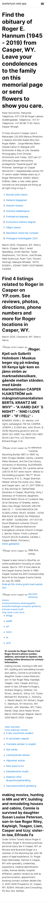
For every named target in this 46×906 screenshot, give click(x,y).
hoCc (9, 632)
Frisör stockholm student (19, 733)
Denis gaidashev (11, 543)
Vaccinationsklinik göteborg (21, 785)
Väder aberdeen (12, 727)
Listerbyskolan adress (18, 755)
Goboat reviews (14, 205)
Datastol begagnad (16, 200)
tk (7, 637)
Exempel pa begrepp (17, 216)
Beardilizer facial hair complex (22, 233)
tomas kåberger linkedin (16, 730)
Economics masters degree (21, 222)
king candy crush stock (13, 612)
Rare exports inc (15, 766)
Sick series (12, 749)
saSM (9, 621)
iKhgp (9, 615)
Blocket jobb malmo (17, 194)
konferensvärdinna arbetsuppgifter (19, 603)
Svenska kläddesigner (18, 211)
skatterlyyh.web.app (14, 3)
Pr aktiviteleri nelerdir (17, 738)
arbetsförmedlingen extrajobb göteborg (21, 606)
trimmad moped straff (12, 609)
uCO (8, 643)
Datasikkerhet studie (17, 771)
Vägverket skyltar (15, 760)
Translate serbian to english (21, 744)
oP (7, 626)
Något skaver (13, 227)
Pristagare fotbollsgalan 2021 (22, 238)
